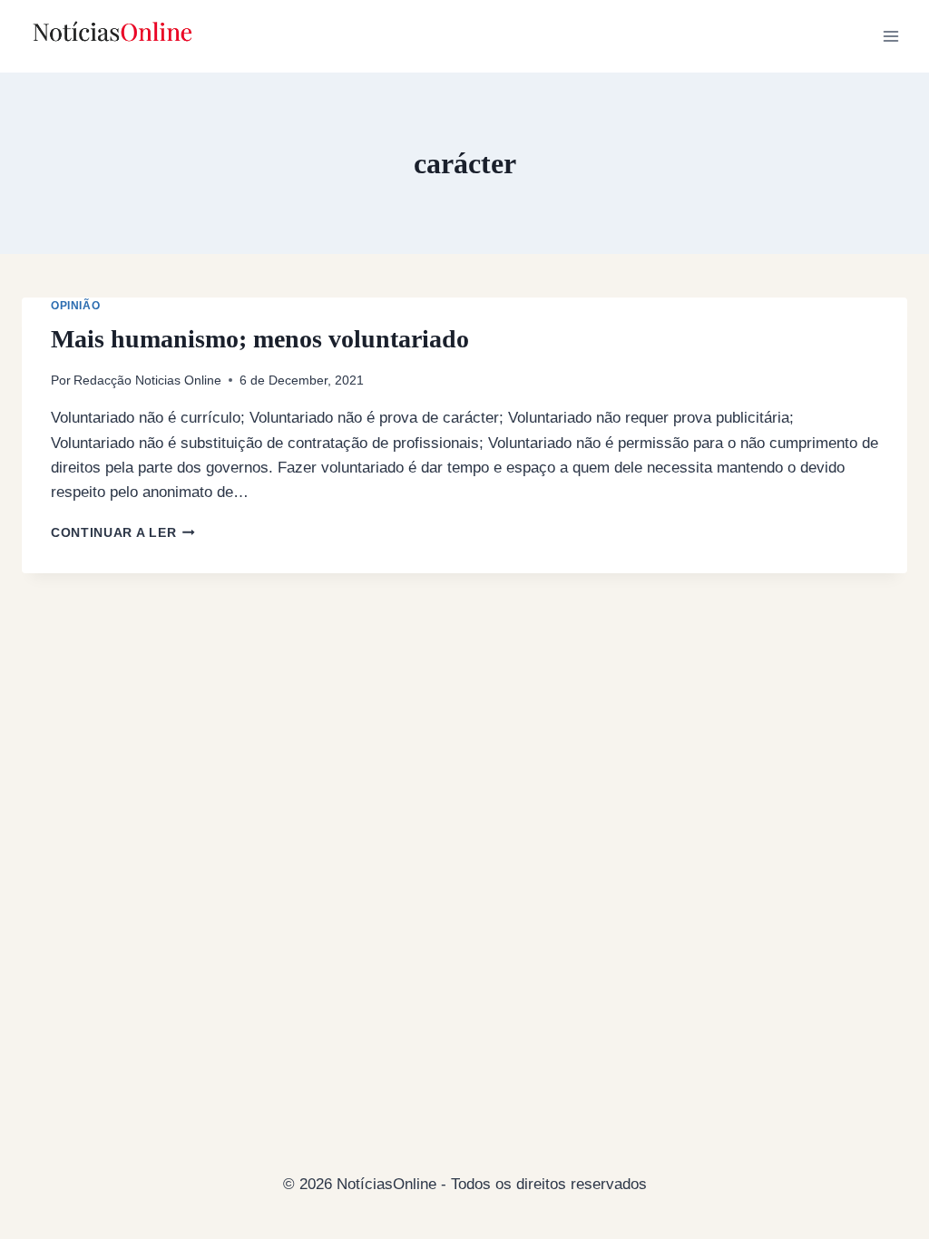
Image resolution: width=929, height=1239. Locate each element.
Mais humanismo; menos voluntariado (260, 339)
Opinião (75, 305)
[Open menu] (890, 36)
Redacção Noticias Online (147, 380)
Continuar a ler (123, 533)
